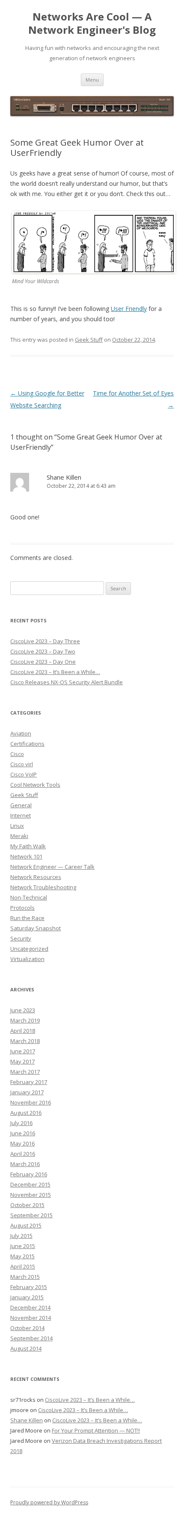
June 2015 (22, 1246)
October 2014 (27, 1328)
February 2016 (28, 1174)
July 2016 (21, 1123)
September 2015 (31, 1215)
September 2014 (31, 1338)
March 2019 (25, 1020)
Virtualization (27, 959)
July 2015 (21, 1236)
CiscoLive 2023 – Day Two (42, 651)
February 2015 (28, 1287)
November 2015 (30, 1195)
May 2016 (22, 1143)
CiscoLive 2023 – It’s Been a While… (55, 672)
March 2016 (25, 1164)
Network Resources (35, 877)
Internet (20, 815)
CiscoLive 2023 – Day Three (45, 641)
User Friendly (129, 309)
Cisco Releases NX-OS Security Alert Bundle (66, 682)
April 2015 (22, 1266)
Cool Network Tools (35, 784)
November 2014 (30, 1318)
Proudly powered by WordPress (49, 1502)
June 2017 (22, 1051)
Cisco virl (21, 764)
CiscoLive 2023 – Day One (43, 661)
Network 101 (26, 856)
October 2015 (27, 1205)
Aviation (20, 733)
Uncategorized (29, 948)
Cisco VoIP (23, 774)
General (21, 805)
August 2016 (26, 1113)
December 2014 (30, 1307)
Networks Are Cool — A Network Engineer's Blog (92, 23)
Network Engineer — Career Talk (52, 866)
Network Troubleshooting (43, 887)
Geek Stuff (89, 339)
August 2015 (26, 1225)
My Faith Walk (28, 846)
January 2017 (27, 1092)
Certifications (27, 743)
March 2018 (25, 1041)
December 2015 (30, 1184)
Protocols (22, 907)
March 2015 (25, 1277)
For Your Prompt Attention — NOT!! (96, 1430)
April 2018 (22, 1030)
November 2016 (30, 1102)
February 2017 (28, 1082)
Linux (17, 825)
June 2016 (22, 1133)
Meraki (19, 836)
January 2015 (27, 1297)
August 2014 (26, 1348)
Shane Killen (26, 1420)
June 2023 (22, 1010)
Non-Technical (28, 897)
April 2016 (22, 1154)
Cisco (17, 754)
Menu (92, 79)
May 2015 (22, 1256)
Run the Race (27, 918)
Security (20, 938)
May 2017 (22, 1061)
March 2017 (25, 1071)
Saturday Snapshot (35, 928)
